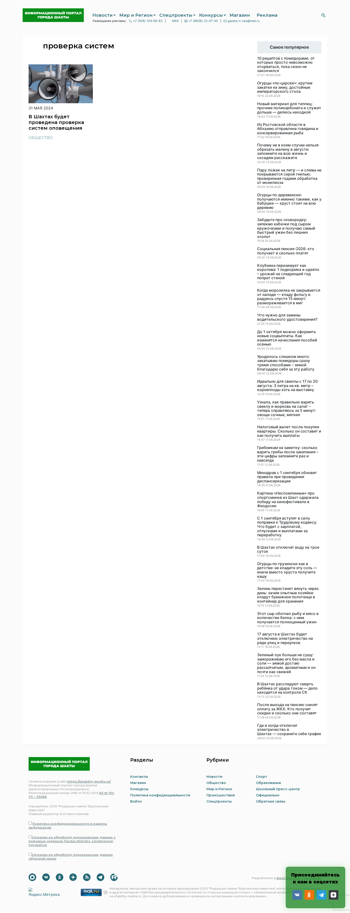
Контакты (139, 776)
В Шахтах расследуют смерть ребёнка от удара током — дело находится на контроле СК (287, 688)
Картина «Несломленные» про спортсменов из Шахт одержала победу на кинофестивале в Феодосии (288, 499)
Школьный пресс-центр (278, 789)
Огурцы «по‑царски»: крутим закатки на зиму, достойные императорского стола (284, 87)
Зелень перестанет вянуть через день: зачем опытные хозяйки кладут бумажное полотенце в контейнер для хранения (288, 595)
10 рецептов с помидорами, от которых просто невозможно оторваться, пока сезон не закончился (286, 64)
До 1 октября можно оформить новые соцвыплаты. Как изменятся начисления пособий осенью (287, 338)
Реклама (267, 15)
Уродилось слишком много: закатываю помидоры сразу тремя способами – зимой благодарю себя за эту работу (285, 363)
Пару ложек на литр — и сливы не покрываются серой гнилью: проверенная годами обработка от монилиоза (289, 176)
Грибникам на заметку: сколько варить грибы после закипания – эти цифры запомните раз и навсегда (287, 454)
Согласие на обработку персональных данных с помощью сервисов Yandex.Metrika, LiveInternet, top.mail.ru (72, 841)
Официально (268, 795)
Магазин (240, 15)
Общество (41, 137)
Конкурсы (211, 15)
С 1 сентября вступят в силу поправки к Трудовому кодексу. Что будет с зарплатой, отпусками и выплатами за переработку (287, 526)
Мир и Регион (136, 15)
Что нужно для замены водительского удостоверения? (287, 317)
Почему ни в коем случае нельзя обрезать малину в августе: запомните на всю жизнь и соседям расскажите (288, 151)
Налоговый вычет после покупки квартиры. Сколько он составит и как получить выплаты (289, 431)
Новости (102, 15)
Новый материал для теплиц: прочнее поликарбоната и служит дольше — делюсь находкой (289, 108)
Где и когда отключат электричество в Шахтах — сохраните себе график (289, 729)
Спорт (261, 776)
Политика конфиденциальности (160, 795)
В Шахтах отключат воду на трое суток (288, 549)
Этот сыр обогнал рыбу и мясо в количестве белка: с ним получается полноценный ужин (288, 618)
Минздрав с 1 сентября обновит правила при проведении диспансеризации (287, 477)
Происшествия (220, 795)
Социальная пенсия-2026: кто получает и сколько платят (285, 251)
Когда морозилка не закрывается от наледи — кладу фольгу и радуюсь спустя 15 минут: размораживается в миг (288, 296)
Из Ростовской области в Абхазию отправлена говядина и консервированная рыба (287, 129)
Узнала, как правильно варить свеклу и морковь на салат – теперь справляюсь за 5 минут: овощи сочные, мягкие (286, 408)
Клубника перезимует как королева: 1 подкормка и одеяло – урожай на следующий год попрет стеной (288, 271)
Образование (268, 783)
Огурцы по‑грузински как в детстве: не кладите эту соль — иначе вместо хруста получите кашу (287, 570)
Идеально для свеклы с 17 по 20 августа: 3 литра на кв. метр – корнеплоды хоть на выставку (287, 385)
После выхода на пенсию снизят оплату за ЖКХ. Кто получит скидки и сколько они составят (287, 709)
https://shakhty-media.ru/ (89, 781)
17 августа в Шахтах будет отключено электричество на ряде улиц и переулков (285, 638)
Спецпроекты (175, 15)
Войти (136, 801)
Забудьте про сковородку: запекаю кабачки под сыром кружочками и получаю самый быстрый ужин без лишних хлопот (286, 228)
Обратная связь (270, 801)
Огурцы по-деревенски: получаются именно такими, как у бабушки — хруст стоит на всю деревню (289, 201)
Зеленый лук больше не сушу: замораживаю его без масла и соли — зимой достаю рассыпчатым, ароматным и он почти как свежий (286, 663)
